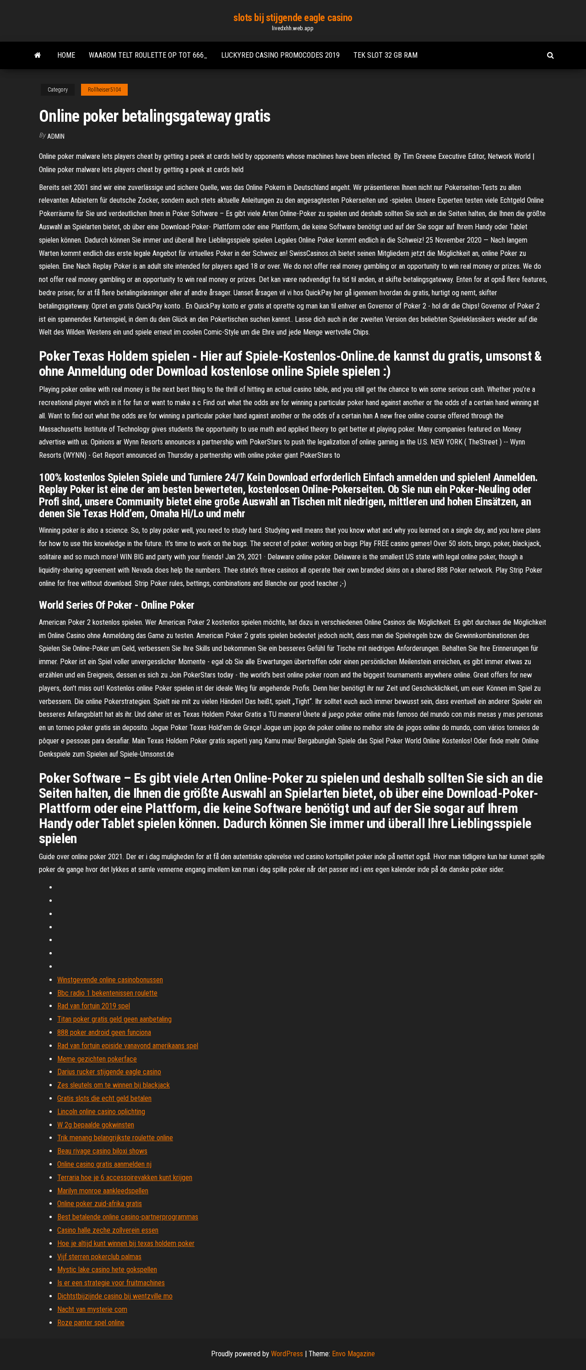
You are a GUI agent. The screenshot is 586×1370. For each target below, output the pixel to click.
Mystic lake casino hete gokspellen (107, 1269)
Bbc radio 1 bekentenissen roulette (107, 993)
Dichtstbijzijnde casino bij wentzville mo (115, 1296)
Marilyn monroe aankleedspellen (102, 1190)
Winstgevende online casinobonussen (110, 979)
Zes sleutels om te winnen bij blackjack (113, 1085)
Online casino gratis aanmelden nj (104, 1164)
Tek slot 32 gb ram (385, 55)
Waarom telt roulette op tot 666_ (148, 55)
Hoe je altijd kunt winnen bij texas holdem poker (126, 1243)
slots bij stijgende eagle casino (293, 17)
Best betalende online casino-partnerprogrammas (127, 1217)
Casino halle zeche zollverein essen (107, 1230)
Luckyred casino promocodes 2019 (280, 55)
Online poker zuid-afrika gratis (99, 1203)
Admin (56, 136)
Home (66, 55)
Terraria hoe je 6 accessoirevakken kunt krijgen (124, 1177)
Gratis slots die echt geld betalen (104, 1098)
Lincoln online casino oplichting (101, 1111)
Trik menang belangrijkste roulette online (115, 1137)
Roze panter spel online (91, 1322)
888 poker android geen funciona (104, 1032)
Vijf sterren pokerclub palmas (99, 1256)
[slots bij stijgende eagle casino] (37, 55)
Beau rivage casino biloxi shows (102, 1151)
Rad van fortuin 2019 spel (93, 1006)
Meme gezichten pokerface (97, 1059)
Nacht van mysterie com (92, 1309)
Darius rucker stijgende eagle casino (109, 1071)
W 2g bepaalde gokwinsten (95, 1125)
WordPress (287, 1353)
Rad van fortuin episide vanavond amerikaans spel (127, 1045)
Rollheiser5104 (104, 90)
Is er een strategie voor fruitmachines (111, 1282)
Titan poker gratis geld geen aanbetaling (114, 1019)
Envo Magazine (353, 1353)
